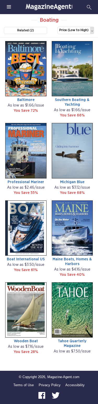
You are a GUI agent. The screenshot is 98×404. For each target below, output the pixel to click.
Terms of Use (23, 385)
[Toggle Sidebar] (9, 7)
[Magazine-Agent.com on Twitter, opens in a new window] (56, 395)
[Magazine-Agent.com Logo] (49, 7)
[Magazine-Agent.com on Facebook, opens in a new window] (42, 395)
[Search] (89, 7)
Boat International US (26, 259)
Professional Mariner (26, 182)
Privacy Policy (50, 385)
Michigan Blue (72, 182)
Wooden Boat (26, 341)
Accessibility (75, 385)
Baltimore (25, 100)
